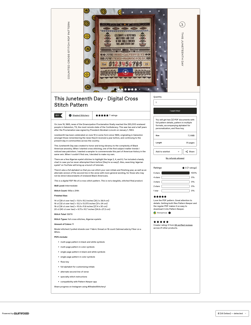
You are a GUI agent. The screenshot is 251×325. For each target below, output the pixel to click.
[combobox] (167, 152)
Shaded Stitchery (81, 115)
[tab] (115, 89)
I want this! (175, 111)
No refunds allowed (175, 158)
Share (192, 151)
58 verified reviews (184, 225)
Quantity (157, 97)
